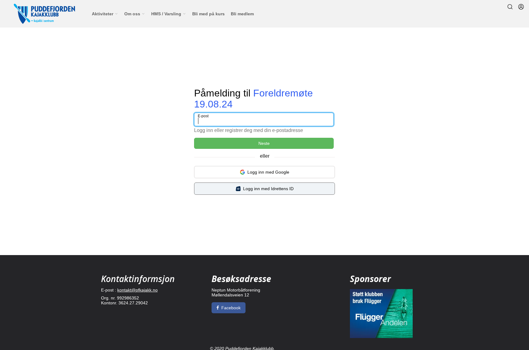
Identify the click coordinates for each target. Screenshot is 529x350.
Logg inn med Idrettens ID (268, 188)
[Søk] (510, 6)
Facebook (231, 307)
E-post (203, 116)
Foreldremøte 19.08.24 (253, 98)
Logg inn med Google (268, 172)
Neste (264, 143)
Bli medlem (242, 13)
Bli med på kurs (208, 13)
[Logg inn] (521, 6)
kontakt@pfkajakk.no (137, 290)
